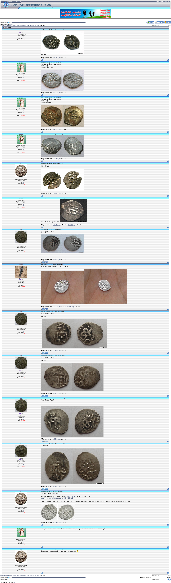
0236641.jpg (57, 439)
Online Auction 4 (71, 496)
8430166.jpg (57, 306)
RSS (168, 1)
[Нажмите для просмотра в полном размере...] (58, 520)
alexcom (11, 24)
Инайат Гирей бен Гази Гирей (33, 25)
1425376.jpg (57, 350)
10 (64, 355)
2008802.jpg (57, 486)
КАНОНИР (21, 264)
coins (21, 163)
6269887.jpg (57, 193)
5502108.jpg (57, 92)
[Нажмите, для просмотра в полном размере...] (62, 53)
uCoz (14, 582)
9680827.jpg (57, 129)
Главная (29, 7)
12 (64, 443)
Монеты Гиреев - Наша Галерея (19, 25)
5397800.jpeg (72, 225)
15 (62, 549)
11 (64, 398)
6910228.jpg (71, 306)
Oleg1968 (21, 197)
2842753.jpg (57, 393)
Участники (152, 19)
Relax (21, 29)
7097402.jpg (57, 260)
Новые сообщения (145, 19)
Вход (53, 7)
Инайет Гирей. (43, 25)
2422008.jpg (57, 159)
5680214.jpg (57, 57)
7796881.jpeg (57, 225)
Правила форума (160, 19)
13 (62, 491)
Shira (21, 229)
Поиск (166, 19)
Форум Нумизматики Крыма (38, 7)
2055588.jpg (57, 522)
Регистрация (48, 7)
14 (62, 526)
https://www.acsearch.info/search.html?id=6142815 (57, 498)
